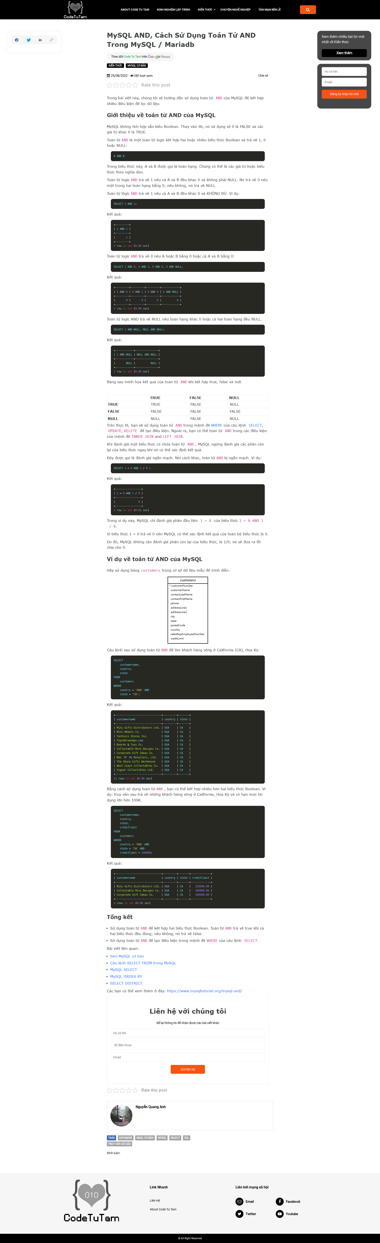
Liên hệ (155, 1200)
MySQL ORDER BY (126, 976)
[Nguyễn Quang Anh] (121, 1116)
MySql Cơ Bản (137, 65)
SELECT (255, 425)
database (125, 1137)
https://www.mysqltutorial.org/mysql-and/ (204, 991)
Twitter (251, 1214)
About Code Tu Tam (135, 9)
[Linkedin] (40, 40)
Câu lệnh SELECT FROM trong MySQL (143, 963)
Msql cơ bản (145, 1137)
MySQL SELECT (123, 970)
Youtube (292, 1214)
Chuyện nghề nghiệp (235, 9)
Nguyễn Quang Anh (151, 1107)
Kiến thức (205, 9)
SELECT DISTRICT (126, 983)
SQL (186, 1137)
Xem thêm (344, 53)
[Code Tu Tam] (83, 9)
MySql (162, 1137)
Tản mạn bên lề (269, 9)
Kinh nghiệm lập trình (173, 9)
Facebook (293, 1202)
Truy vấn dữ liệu (119, 1143)
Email (250, 1202)
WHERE (216, 425)
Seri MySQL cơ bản (127, 956)
